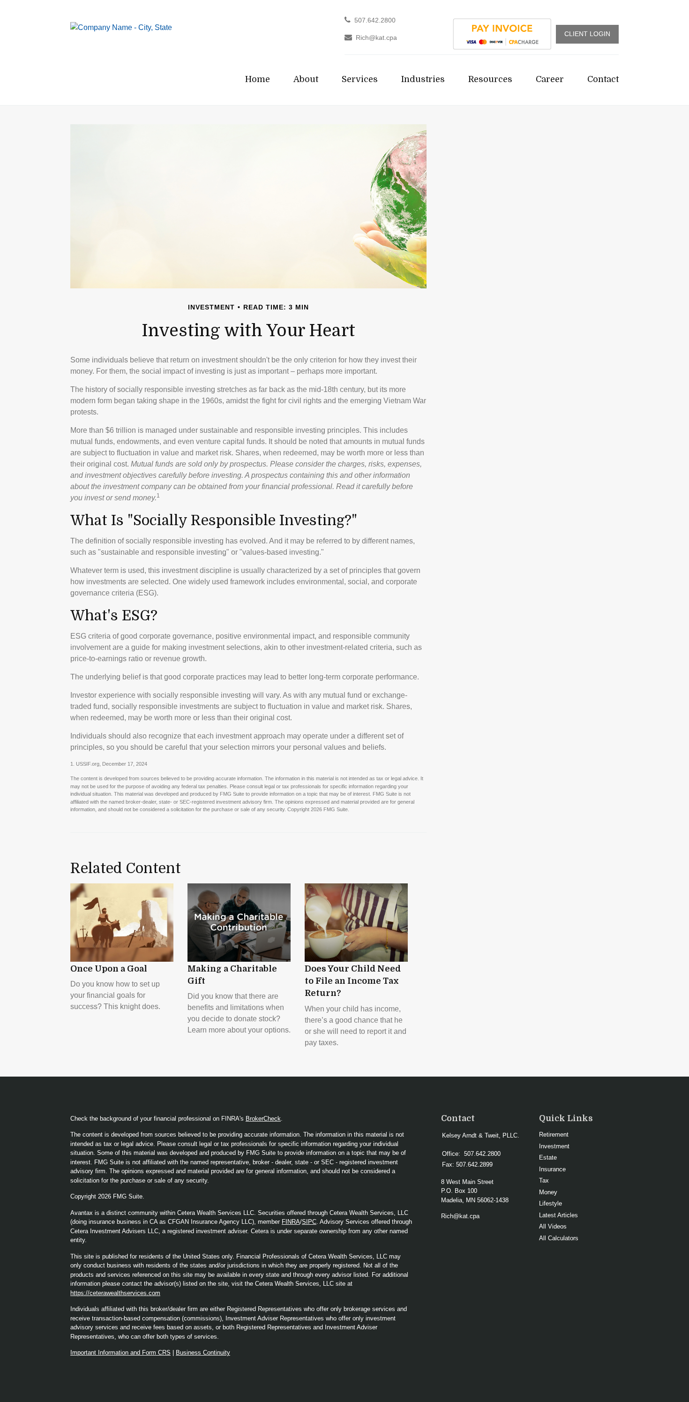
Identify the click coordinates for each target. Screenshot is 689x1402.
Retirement (554, 1134)
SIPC (309, 1221)
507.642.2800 (375, 20)
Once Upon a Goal (108, 968)
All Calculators (558, 1238)
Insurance (552, 1169)
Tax (544, 1180)
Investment (554, 1146)
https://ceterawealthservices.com (115, 1292)
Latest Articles (558, 1215)
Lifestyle (550, 1203)
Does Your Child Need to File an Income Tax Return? (353, 981)
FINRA (291, 1221)
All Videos (553, 1226)
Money (548, 1192)
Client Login (587, 34)
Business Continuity (203, 1352)
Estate (548, 1157)
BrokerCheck (263, 1118)
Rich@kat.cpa (376, 37)
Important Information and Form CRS (120, 1352)
